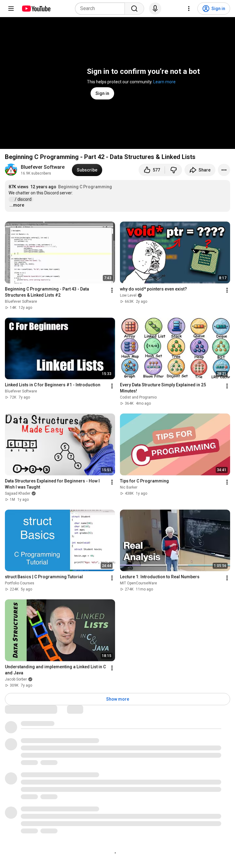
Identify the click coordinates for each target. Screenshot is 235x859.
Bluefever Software (43, 167)
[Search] (134, 8)
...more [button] (16, 205)
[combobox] (101, 8)
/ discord (23, 199)
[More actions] (224, 170)
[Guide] (11, 8)
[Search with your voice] (155, 8)
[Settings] (188, 8)
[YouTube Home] (36, 8)
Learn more (164, 81)
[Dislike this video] (173, 170)
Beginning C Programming (85, 186)
